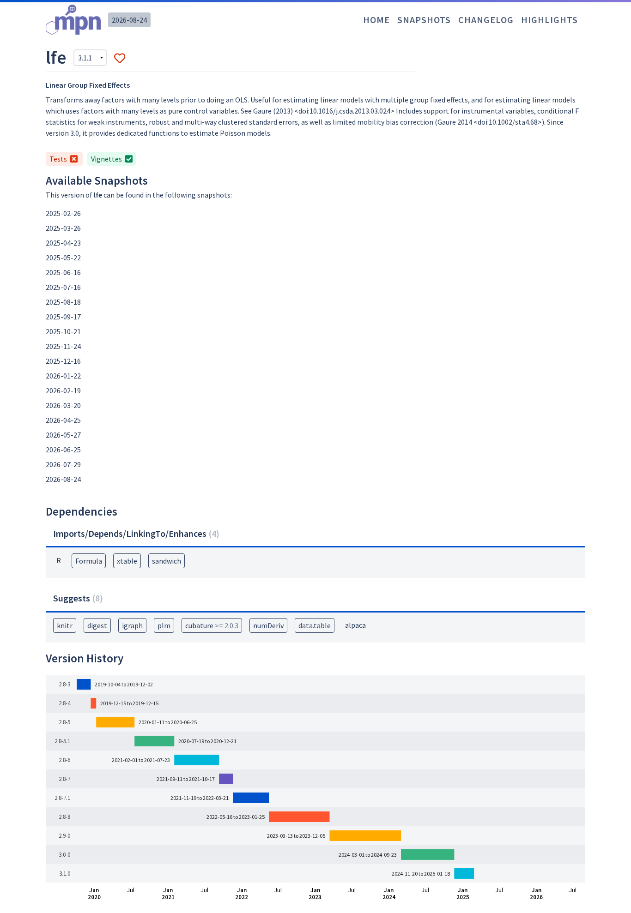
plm (164, 625)
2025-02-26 (63, 213)
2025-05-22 (63, 257)
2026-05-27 (63, 434)
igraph (132, 625)
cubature (211, 625)
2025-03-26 (63, 228)
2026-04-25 (63, 420)
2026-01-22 (63, 375)
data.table (314, 625)
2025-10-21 (63, 331)
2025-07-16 (63, 287)
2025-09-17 (63, 316)
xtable (127, 560)
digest (97, 625)
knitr (65, 625)
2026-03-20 (63, 405)
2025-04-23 (63, 242)
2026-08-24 (129, 19)
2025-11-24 (63, 346)
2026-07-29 (63, 464)
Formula (88, 560)
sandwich (166, 560)
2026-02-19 (63, 390)
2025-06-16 (63, 272)
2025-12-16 (63, 361)
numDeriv (268, 625)
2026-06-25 (63, 449)
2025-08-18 (63, 301)
